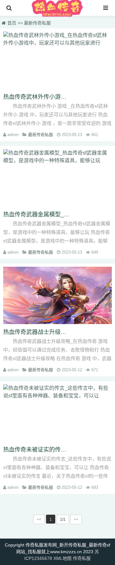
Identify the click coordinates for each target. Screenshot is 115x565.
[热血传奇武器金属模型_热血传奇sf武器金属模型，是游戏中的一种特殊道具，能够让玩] (57, 177)
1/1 (62, 519)
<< (39, 519)
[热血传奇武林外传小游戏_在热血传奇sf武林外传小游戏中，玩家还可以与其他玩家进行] (57, 60)
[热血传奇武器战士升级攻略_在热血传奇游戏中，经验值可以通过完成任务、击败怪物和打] (57, 295)
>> (76, 519)
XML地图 (62, 558)
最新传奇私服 (37, 22)
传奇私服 (82, 558)
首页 (11, 22)
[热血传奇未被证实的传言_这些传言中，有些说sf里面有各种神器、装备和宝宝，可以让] (57, 413)
